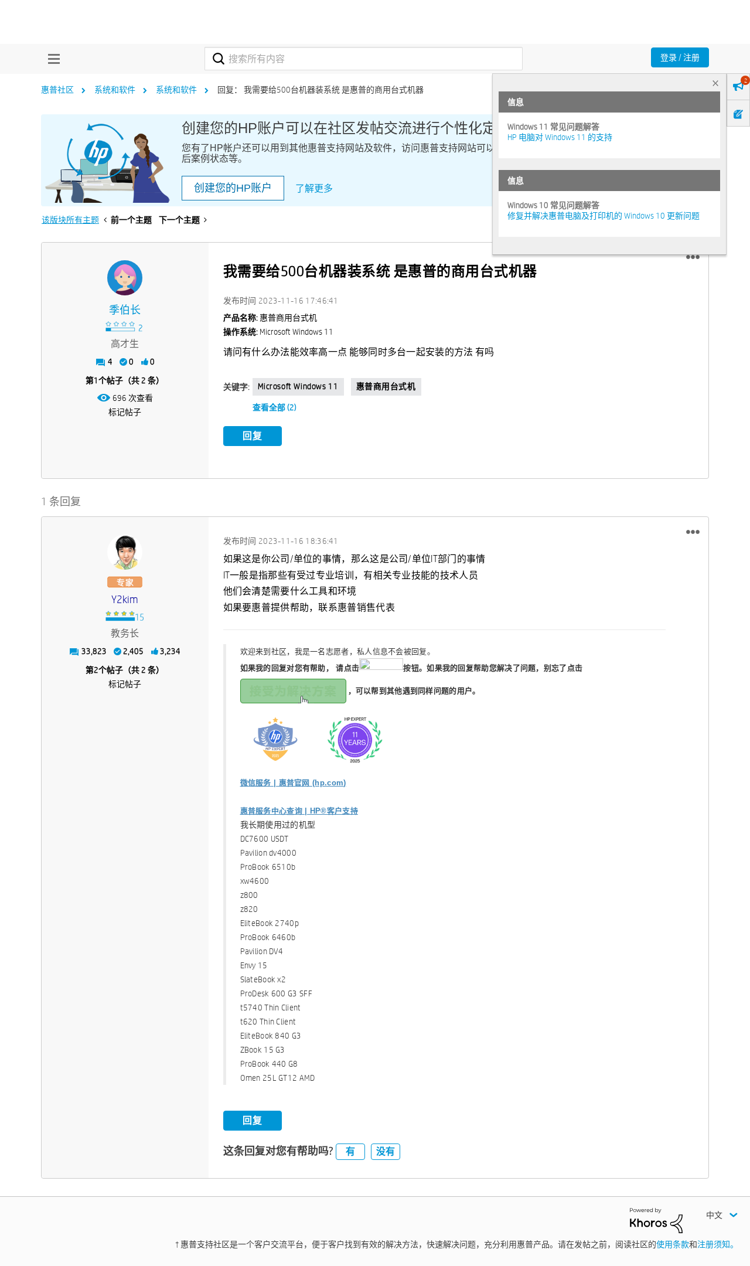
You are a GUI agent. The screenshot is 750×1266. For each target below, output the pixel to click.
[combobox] (363, 58)
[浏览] (51, 58)
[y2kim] (124, 552)
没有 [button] (385, 1151)
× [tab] (715, 83)
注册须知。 (717, 1244)
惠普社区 (57, 89)
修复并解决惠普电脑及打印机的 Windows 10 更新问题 (603, 215)
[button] (693, 257)
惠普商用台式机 (386, 386)
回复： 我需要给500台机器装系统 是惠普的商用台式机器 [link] (320, 89)
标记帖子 (124, 412)
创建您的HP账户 (233, 188)
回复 (252, 436)
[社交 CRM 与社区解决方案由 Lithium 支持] (656, 1219)
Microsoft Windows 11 (298, 386)
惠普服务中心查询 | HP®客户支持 (299, 810)
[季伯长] (124, 277)
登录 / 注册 (680, 57)
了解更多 (314, 188)
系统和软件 (114, 89)
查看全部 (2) (274, 407)
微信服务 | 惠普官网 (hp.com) (293, 782)
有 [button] (350, 1151)
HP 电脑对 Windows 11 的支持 (559, 137)
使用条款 (672, 1244)
